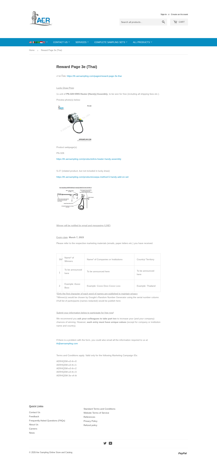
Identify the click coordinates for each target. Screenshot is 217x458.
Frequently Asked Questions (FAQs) (47, 420)
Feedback (34, 416)
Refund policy (90, 425)
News (32, 433)
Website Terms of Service (96, 413)
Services (81, 42)
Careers (33, 428)
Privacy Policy (90, 421)
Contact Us (60, 42)
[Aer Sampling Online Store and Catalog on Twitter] (105, 443)
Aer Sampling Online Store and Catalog (54, 452)
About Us (33, 424)
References (89, 417)
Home (31, 50)
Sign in (164, 14)
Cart (181, 22)
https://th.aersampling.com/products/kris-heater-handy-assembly (88, 159)
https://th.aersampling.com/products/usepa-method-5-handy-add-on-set (92, 177)
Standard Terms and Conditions (99, 409)
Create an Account (179, 14)
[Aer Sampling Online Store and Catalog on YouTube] (110, 443)
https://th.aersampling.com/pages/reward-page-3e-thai (94, 76)
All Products (141, 42)
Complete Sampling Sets (110, 42)
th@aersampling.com (67, 343)
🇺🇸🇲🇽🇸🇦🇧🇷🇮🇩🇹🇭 (37, 42)
